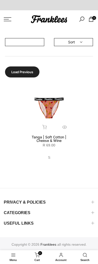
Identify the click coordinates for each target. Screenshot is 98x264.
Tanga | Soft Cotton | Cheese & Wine (49, 139)
